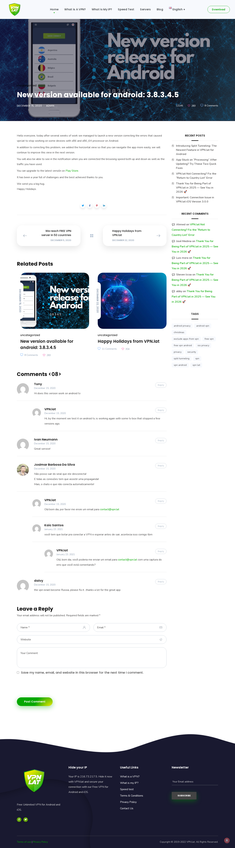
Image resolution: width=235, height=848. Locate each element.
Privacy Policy (128, 802)
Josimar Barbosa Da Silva (54, 464)
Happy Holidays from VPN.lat (128, 341)
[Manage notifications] (227, 840)
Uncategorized (26, 85)
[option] (53, 315)
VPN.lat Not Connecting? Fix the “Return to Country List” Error (196, 176)
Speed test (127, 789)
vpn (197, 358)
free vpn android (183, 345)
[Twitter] (25, 819)
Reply (161, 385)
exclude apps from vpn (186, 339)
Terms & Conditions (131, 796)
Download (218, 9)
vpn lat (196, 365)
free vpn (209, 339)
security (191, 352)
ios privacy (203, 345)
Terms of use (24, 842)
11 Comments (109, 348)
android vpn (202, 325)
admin (50, 105)
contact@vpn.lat (109, 509)
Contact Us (126, 808)
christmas (179, 332)
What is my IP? (129, 783)
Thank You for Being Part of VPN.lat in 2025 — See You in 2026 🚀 (194, 188)
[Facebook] (19, 819)
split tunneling (181, 358)
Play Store (72, 171)
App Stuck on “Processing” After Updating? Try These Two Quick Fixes (196, 164)
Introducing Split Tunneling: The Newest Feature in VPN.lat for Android (196, 150)
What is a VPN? (130, 776)
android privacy (182, 325)
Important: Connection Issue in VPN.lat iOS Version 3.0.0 (195, 199)
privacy (177, 352)
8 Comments (211, 105)
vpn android (180, 365)
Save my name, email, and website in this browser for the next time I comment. (82, 672)
